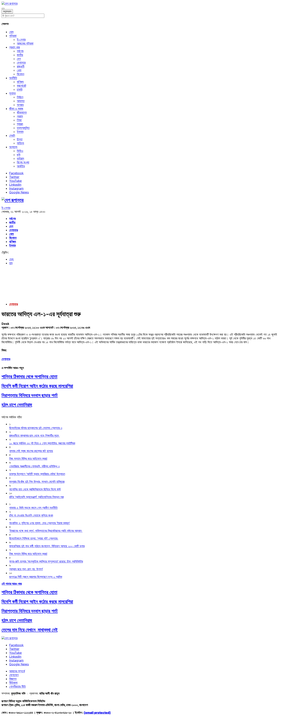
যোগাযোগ (14, 675)
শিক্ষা (19, 120)
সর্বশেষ (20, 51)
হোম (11, 32)
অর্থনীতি (13, 78)
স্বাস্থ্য (20, 124)
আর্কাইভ (21, 166)
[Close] (3, 8)
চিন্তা (19, 139)
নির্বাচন (20, 97)
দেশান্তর (21, 62)
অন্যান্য (13, 147)
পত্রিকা (12, 36)
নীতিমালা (13, 683)
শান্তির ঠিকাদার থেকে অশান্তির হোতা (29, 376)
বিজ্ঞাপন (12, 679)
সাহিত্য (20, 143)
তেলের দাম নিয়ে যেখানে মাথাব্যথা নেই (30, 630)
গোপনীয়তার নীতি (17, 686)
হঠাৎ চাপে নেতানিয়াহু (17, 404)
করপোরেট (21, 85)
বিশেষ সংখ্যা (23, 162)
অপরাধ (20, 105)
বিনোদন (20, 74)
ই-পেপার (21, 39)
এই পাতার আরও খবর (12, 584)
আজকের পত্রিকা (25, 43)
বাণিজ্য (20, 82)
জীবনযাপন (22, 112)
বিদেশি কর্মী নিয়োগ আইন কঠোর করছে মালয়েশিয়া (37, 386)
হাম (10, 263)
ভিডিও (20, 151)
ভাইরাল (20, 158)
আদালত (21, 101)
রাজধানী (20, 66)
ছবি (18, 155)
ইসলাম (20, 132)
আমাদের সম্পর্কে (17, 671)
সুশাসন (12, 93)
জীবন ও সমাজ (16, 109)
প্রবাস (20, 116)
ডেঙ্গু (11, 259)
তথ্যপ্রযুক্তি (23, 128)
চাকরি (19, 89)
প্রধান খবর (14, 47)
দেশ (19, 59)
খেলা (19, 70)
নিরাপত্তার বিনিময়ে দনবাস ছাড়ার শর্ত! (30, 395)
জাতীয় (20, 55)
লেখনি (12, 135)
